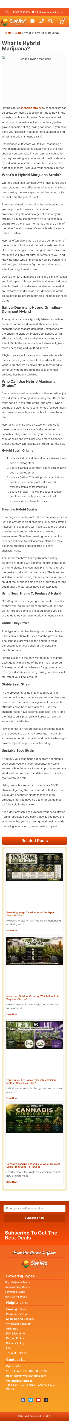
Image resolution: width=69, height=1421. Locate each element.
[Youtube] (38, 1400)
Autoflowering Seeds (17, 1286)
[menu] (32, 21)
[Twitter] (30, 1400)
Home (8, 33)
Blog (18, 33)
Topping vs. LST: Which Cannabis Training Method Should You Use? (31, 1081)
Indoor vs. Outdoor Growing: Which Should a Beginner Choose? (32, 998)
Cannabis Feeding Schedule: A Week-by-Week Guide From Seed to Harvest (33, 1165)
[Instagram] (46, 1400)
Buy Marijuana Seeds (17, 1282)
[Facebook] (23, 1400)
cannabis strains (31, 108)
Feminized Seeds (15, 1291)
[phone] (41, 21)
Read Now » (12, 930)
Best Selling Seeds (16, 1296)
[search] (50, 21)
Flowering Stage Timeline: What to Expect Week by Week (31, 914)
